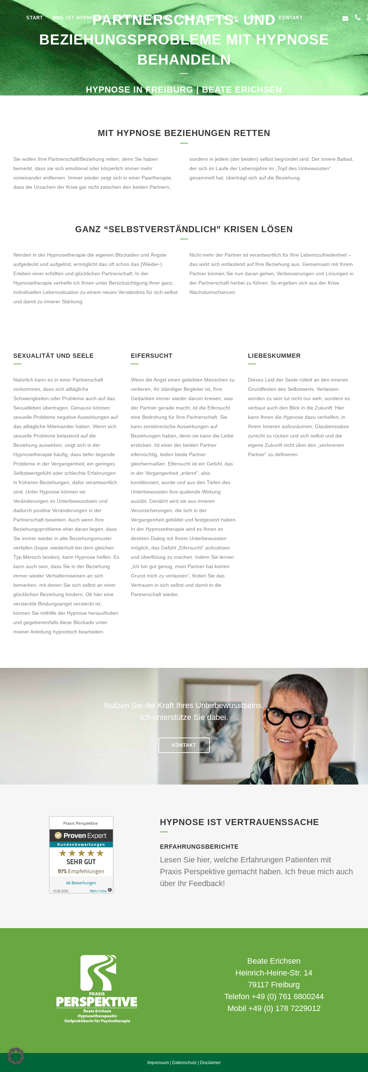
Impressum (158, 1062)
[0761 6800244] (357, 17)
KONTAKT (184, 745)
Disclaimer (210, 1062)
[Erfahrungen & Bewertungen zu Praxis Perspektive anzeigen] (81, 892)
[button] (16, 1056)
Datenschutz (184, 1062)
